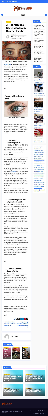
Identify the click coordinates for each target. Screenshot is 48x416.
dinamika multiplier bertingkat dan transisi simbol (39, 176)
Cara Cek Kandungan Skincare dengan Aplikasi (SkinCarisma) (39, 52)
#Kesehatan (21, 36)
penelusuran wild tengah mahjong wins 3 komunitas (39, 189)
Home (31, 410)
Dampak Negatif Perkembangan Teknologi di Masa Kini (39, 80)
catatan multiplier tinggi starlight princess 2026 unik (38, 148)
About (35, 410)
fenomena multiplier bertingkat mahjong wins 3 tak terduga (39, 154)
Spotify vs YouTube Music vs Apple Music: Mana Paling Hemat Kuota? (39, 33)
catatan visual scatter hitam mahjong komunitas (39, 173)
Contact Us (39, 410)
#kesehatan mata (15, 38)
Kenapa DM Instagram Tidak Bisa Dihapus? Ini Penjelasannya (39, 95)
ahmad (14, 34)
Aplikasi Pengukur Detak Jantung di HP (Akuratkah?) (39, 46)
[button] (43, 15)
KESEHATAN (8, 21)
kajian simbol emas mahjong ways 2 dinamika (39, 163)
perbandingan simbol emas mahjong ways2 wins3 (39, 169)
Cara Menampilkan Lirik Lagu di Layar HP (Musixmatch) (39, 27)
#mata (20, 38)
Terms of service (43, 413)
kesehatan (13, 171)
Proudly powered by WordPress (8, 411)
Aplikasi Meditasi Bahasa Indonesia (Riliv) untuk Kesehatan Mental (38, 59)
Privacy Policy (36, 413)
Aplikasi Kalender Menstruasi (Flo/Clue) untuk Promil (39, 40)
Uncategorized (7, 374)
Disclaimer (44, 410)
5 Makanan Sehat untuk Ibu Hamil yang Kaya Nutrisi (9, 323)
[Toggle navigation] (23, 15)
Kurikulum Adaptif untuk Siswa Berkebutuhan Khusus (39, 140)
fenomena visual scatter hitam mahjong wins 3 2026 (39, 160)
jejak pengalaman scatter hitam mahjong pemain (39, 182)
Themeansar (4, 412)
